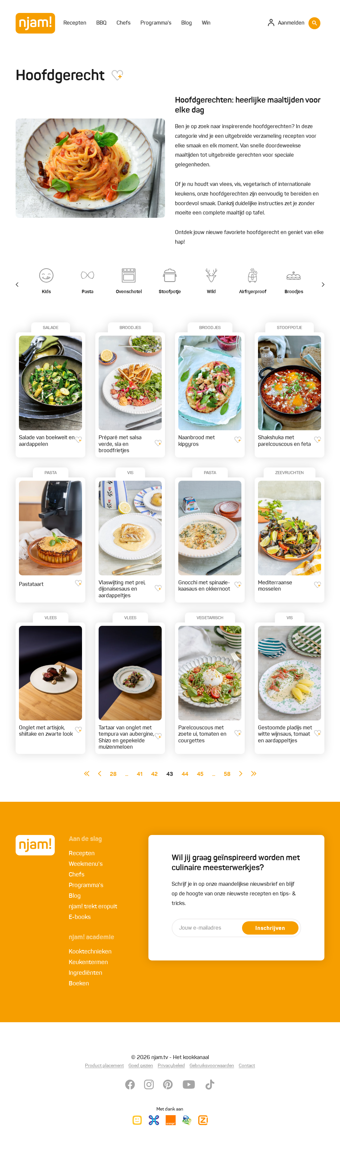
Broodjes (294, 292)
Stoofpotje (170, 292)
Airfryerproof (252, 292)
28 (113, 774)
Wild (211, 292)
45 (200, 774)
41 (139, 774)
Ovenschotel (129, 292)
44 (185, 774)
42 (154, 774)
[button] (319, 285)
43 (169, 774)
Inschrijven (270, 928)
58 (227, 774)
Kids (46, 292)
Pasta (87, 292)
